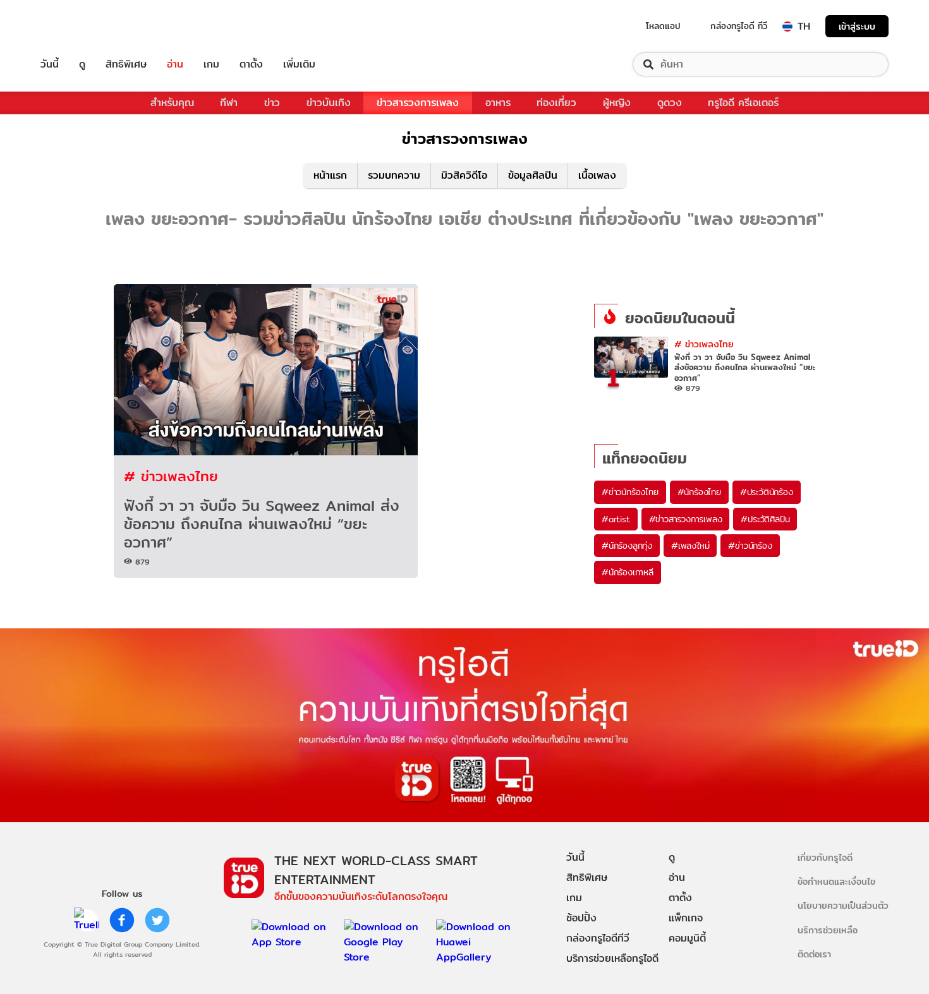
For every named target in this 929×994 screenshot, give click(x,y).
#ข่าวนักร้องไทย (630, 492)
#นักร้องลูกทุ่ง (627, 546)
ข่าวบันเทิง (329, 103)
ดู (82, 64)
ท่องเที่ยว (556, 103)
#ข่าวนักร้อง (750, 546)
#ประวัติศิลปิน (765, 519)
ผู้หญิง (617, 103)
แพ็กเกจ (686, 918)
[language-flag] (787, 26)
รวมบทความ (394, 175)
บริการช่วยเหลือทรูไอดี (612, 958)
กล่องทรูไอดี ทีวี (738, 26)
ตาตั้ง (251, 64)
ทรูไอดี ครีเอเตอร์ (743, 103)
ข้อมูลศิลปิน (532, 175)
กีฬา (229, 103)
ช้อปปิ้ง (581, 918)
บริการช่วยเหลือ (828, 930)
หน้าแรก (330, 175)
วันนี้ (49, 64)
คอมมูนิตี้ (687, 938)
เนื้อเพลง (597, 175)
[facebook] (122, 920)
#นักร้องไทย (699, 492)
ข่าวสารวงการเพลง (418, 103)
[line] (86, 920)
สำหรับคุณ (172, 103)
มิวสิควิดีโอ (464, 175)
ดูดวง (669, 103)
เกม (211, 64)
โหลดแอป (663, 26)
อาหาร (498, 103)
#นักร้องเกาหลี (627, 572)
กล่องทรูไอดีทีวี (597, 938)
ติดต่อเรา (814, 954)
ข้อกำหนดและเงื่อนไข (836, 881)
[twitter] (157, 920)
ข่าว (272, 103)
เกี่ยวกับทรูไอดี (825, 857)
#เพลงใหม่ (690, 546)
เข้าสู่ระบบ (857, 26)
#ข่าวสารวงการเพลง (685, 519)
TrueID (78, 26)
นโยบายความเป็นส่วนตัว (843, 905)
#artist (616, 519)
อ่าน (175, 64)
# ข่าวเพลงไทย (171, 476)
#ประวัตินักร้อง (766, 492)
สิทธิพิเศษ (126, 64)
